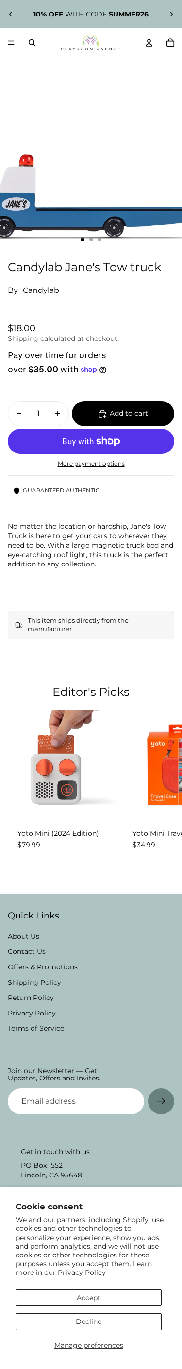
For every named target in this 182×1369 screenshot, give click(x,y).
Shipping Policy (34, 982)
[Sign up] (161, 1101)
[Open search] (32, 42)
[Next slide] (171, 14)
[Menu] (11, 43)
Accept (88, 1297)
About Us (23, 936)
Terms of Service (36, 1028)
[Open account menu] (149, 42)
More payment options (91, 463)
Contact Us (27, 951)
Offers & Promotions (43, 967)
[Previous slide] (10, 14)
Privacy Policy (82, 1272)
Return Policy (31, 997)
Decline (88, 1321)
